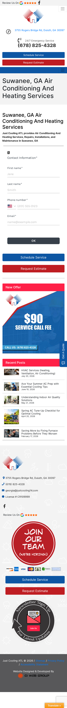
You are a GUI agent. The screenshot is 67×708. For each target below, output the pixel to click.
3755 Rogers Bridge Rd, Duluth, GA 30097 (40, 30)
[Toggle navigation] (62, 9)
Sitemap (40, 660)
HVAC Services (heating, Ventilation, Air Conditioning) (38, 373)
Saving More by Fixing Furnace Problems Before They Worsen (39, 433)
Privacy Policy (56, 660)
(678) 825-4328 (37, 45)
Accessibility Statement (34, 664)
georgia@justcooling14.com (21, 490)
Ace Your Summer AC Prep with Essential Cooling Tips (40, 386)
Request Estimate (33, 62)
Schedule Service (33, 55)
